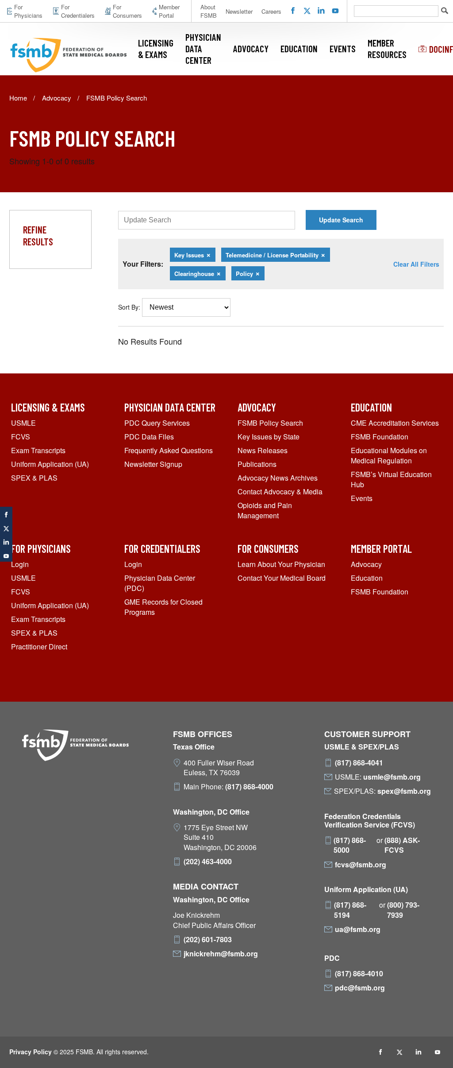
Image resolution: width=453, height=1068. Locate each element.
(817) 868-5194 (350, 910)
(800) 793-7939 (403, 910)
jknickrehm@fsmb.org (221, 954)
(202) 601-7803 (208, 939)
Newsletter (239, 11)
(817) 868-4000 (249, 787)
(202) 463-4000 (208, 861)
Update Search (341, 219)
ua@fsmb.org (357, 929)
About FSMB (208, 11)
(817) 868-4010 (359, 974)
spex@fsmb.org (404, 791)
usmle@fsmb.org (392, 777)
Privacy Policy (30, 1051)
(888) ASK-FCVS (402, 845)
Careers (271, 11)
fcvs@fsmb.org (360, 865)
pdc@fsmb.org (360, 988)
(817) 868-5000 (350, 845)
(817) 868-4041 (359, 763)
